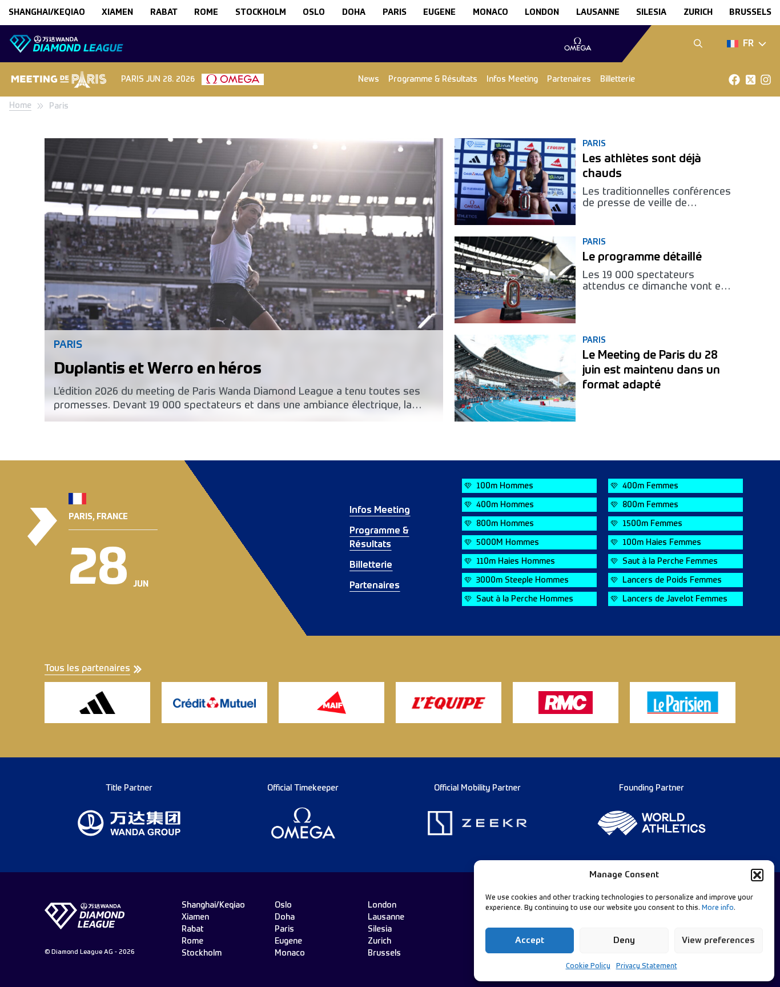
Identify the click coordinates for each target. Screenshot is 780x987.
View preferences (718, 940)
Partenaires (569, 79)
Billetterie (617, 79)
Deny (624, 940)
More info (718, 908)
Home (20, 106)
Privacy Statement (646, 966)
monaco (490, 13)
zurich (698, 13)
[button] (757, 875)
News (368, 79)
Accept (529, 940)
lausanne (598, 13)
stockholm (260, 13)
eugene (439, 13)
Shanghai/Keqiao (47, 13)
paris (395, 13)
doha (353, 13)
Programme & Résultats (432, 79)
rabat (164, 13)
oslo (314, 13)
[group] (577, 44)
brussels (750, 13)
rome (206, 13)
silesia (651, 13)
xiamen (117, 13)
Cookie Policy (588, 966)
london (542, 13)
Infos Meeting (512, 79)
